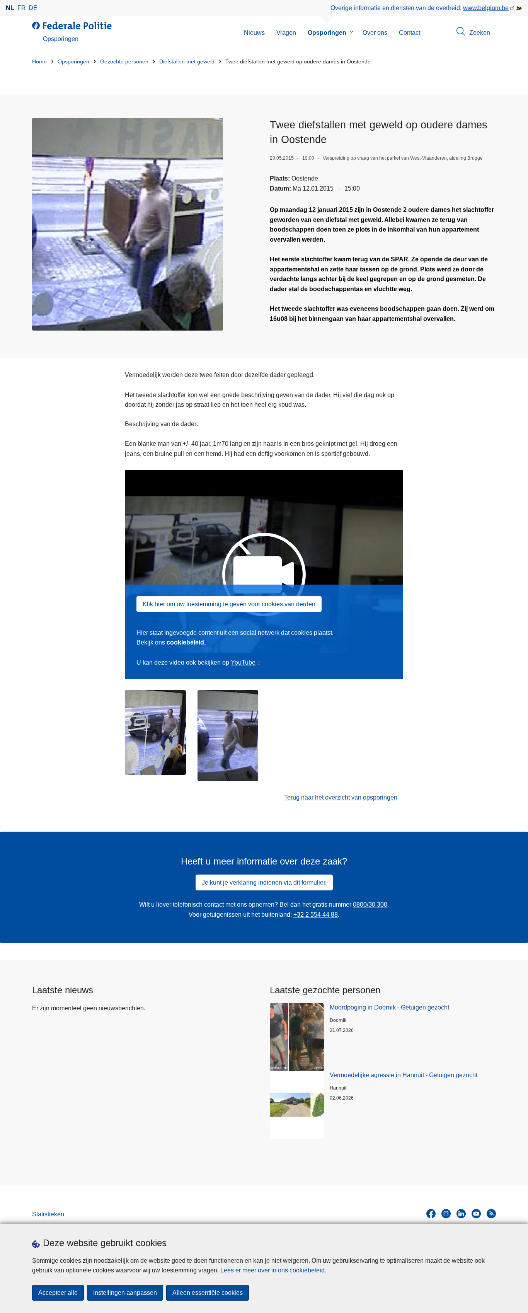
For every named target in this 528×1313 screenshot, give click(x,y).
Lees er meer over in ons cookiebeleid (272, 1270)
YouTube (243, 662)
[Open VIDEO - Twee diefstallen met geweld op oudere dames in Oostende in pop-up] (127, 224)
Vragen (286, 32)
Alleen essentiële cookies (207, 1292)
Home (39, 62)
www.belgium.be (486, 8)
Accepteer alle (58, 1292)
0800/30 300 (370, 904)
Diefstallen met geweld (187, 62)
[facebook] (431, 1213)
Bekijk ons (171, 642)
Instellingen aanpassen (125, 1292)
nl (10, 8)
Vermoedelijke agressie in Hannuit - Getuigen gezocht (403, 1075)
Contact (409, 32)
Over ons (375, 32)
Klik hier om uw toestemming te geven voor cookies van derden (229, 604)
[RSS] (491, 1213)
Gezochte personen (124, 62)
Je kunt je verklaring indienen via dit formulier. (264, 882)
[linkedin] (461, 1213)
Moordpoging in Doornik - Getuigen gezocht (389, 1007)
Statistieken (48, 1214)
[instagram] (446, 1213)
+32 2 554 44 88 (315, 914)
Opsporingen (327, 32)
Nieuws (254, 32)
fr (21, 8)
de (33, 8)
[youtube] (476, 1213)
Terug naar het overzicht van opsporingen (340, 797)
